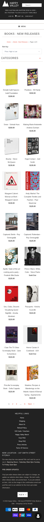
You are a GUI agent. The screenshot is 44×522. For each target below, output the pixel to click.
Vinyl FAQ (22, 438)
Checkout (29, 16)
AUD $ (21, 494)
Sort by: (5, 47)
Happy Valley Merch (22, 434)
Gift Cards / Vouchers (22, 431)
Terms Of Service (22, 448)
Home (22, 418)
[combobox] (32, 5)
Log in (10, 16)
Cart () (20, 16)
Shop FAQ (22, 441)
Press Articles (22, 445)
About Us (22, 424)
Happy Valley (12, 501)
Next (30, 404)
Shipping (22, 421)
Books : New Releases (22, 33)
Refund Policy (22, 428)
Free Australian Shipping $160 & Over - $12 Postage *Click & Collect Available (21, 11)
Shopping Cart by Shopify (24, 503)
